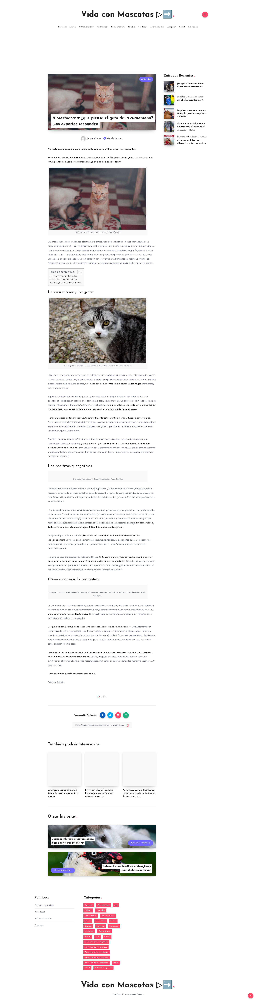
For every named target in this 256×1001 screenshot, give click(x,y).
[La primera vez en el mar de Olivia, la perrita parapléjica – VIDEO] (169, 113)
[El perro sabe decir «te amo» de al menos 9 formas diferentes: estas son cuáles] (169, 140)
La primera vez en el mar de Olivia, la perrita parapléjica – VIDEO (63, 793)
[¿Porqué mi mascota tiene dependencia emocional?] (169, 86)
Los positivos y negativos (64, 279)
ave (116, 905)
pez (97, 937)
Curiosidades (157, 27)
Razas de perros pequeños (96, 963)
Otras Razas (85, 27)
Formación (102, 27)
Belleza (131, 27)
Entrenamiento (108, 916)
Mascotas (113, 926)
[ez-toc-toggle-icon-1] (78, 272)
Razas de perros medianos (96, 952)
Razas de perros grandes (96, 947)
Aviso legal (40, 912)
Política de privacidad (44, 905)
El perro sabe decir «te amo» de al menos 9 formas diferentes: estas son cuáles (192, 140)
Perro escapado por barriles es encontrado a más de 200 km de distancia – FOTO (139, 793)
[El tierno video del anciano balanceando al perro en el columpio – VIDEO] (169, 126)
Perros (61, 27)
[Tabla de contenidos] (79, 272)
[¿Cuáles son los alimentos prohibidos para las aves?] (169, 100)
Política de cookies (43, 918)
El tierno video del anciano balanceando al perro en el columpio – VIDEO (99, 793)
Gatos (73, 27)
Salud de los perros (103, 968)
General (88, 926)
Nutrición (193, 27)
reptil (115, 963)
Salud (182, 27)
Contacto (39, 925)
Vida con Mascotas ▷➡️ (126, 15)
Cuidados (142, 27)
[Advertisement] (128, 53)
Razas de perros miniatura (96, 957)
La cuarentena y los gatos (64, 276)
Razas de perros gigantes (96, 942)
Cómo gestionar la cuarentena (66, 282)
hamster (100, 926)
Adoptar (171, 27)
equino (88, 921)
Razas (107, 937)
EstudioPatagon (136, 994)
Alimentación (117, 27)
